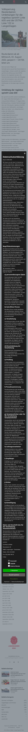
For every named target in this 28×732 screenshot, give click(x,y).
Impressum (7, 581)
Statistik (12, 563)
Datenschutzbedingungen (17, 581)
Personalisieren (14, 578)
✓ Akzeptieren (14, 570)
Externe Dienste (15, 566)
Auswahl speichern (14, 574)
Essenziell (13, 561)
